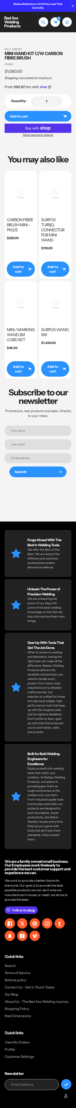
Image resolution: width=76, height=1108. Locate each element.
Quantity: (19, 101)
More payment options (38, 135)
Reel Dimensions (18, 1016)
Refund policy (15, 980)
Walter (9, 64)
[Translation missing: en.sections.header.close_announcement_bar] (73, 6)
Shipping (11, 78)
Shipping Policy (17, 1009)
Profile (10, 1049)
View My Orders (17, 1042)
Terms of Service (17, 973)
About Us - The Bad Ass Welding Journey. (37, 1001)
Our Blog (11, 994)
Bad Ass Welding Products (12, 22)
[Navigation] (67, 22)
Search (10, 966)
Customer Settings (19, 1056)
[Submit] (66, 1084)
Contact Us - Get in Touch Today (29, 987)
